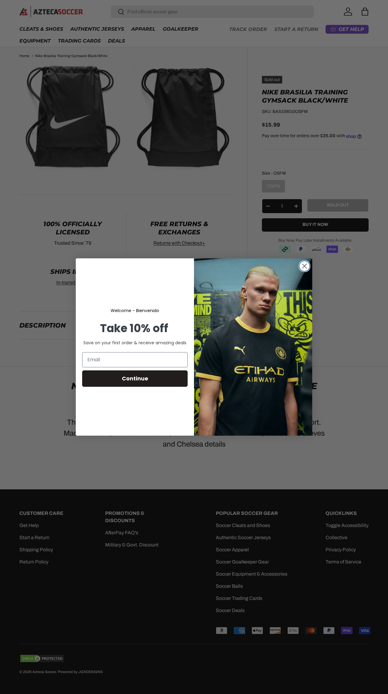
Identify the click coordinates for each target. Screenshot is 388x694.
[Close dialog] (304, 266)
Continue (135, 378)
